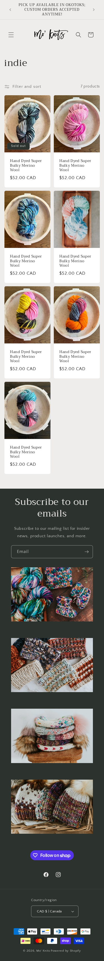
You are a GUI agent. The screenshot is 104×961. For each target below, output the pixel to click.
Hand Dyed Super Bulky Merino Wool (26, 165)
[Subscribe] (86, 551)
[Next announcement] (94, 10)
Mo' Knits (43, 950)
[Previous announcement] (10, 10)
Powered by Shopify (66, 950)
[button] (11, 35)
